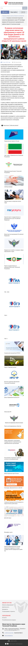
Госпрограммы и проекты (8, 611)
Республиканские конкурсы (9, 620)
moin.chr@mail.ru (8, 635)
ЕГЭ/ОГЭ (4, 617)
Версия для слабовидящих (15, 643)
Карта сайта (14, 641)
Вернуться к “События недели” (10, 125)
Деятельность (5, 607)
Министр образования (7, 605)
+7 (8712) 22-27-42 (8, 632)
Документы (5, 609)
